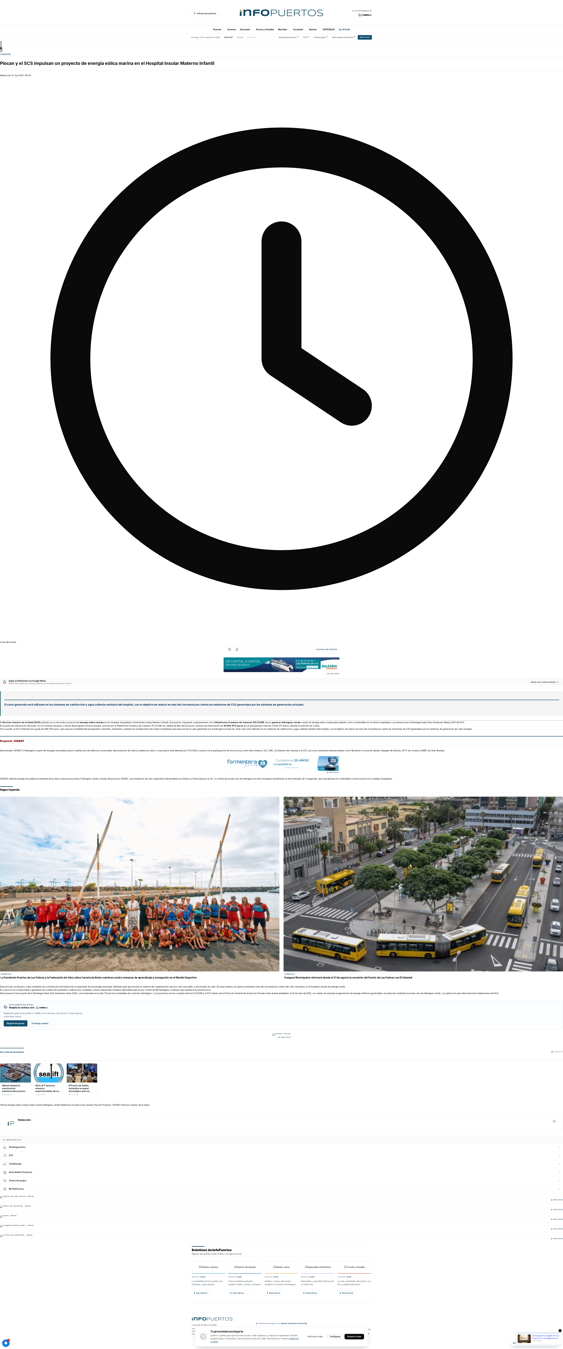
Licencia (326, 649)
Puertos (217, 29)
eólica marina (36, 1105)
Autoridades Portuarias (342, 37)
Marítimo (282, 29)
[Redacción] (10, 1123)
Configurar (335, 1336)
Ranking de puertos (287, 37)
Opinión (313, 29)
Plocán (97, 1105)
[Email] (554, 1121)
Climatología (319, 37)
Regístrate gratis (15, 1023)
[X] (281, 42)
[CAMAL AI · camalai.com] (365, 15)
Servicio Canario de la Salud (135, 1105)
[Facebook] (281, 44)
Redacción (5, 75)
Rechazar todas (315, 1336)
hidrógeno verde (51, 1105)
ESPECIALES (329, 29)
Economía (245, 29)
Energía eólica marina (18, 1105)
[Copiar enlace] (1, 50)
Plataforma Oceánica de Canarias (77, 1105)
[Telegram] (281, 48)
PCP (305, 37)
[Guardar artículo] (229, 649)
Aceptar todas (354, 1336)
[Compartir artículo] (237, 649)
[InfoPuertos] (281, 13)
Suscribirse (201, 1293)
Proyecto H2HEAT (111, 1105)
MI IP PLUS (365, 37)
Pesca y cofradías (265, 29)
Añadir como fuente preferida (543, 682)
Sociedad (298, 29)
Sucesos (231, 29)
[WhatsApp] (281, 46)
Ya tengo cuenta (39, 1023)
